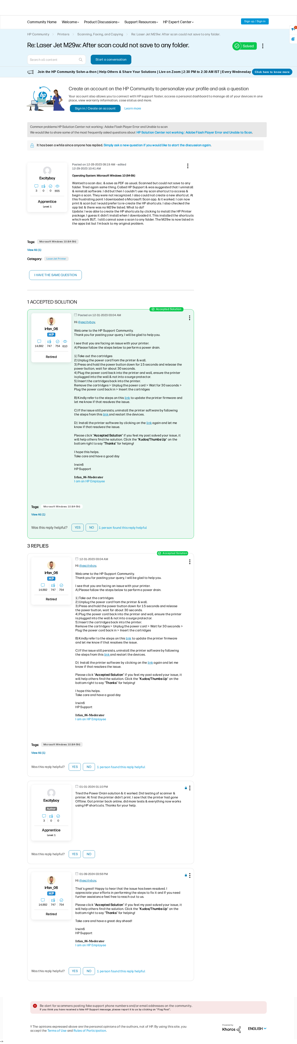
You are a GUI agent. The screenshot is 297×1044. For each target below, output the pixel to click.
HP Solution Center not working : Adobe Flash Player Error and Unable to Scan (194, 132)
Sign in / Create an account (95, 108)
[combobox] (56, 59)
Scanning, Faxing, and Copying (100, 34)
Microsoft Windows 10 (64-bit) (57, 241)
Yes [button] (78, 527)
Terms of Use (57, 1030)
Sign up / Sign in (254, 21)
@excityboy (86, 322)
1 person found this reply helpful (123, 528)
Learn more (132, 108)
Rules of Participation (90, 1030)
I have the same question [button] (55, 275)
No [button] (91, 527)
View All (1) (34, 250)
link (127, 398)
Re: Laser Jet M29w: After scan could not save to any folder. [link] (175, 34)
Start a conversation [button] (111, 59)
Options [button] (264, 46)
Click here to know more (272, 72)
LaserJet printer (56, 258)
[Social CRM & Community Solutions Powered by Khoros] (231, 1028)
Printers (63, 34)
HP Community (38, 34)
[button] (187, 165)
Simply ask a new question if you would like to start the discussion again (157, 145)
